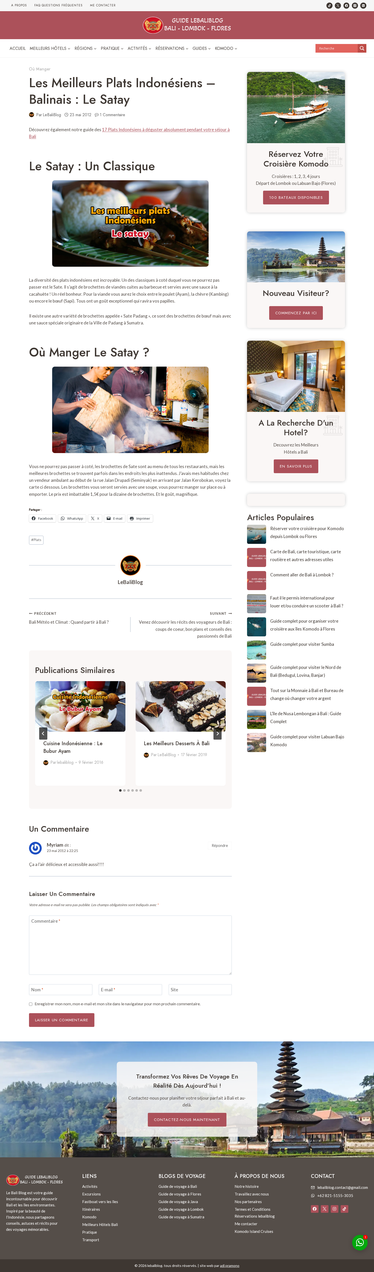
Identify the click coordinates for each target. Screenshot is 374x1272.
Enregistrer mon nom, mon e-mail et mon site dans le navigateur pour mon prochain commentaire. (117, 1003)
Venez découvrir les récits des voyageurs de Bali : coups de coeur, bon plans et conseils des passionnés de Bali (185, 625)
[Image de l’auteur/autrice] (31, 114)
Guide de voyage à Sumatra (181, 1217)
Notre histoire (247, 1186)
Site (174, 989)
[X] (324, 1209)
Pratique (89, 1232)
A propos (19, 5)
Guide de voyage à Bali (178, 1186)
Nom (37, 989)
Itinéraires (91, 1209)
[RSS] (363, 6)
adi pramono (229, 1265)
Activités (89, 1186)
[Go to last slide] (43, 733)
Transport (90, 1239)
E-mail (108, 989)
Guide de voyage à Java (178, 1201)
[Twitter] (338, 6)
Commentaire (45, 921)
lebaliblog (65, 763)
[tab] (120, 790)
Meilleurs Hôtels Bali (100, 1224)
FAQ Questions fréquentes (58, 5)
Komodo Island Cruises (254, 1231)
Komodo (89, 1217)
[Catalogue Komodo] (296, 107)
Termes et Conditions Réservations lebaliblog (255, 1212)
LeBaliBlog (52, 115)
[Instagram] (355, 6)
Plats (36, 540)
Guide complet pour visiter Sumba (302, 644)
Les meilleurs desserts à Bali (177, 743)
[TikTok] (329, 6)
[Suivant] (217, 733)
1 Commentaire (112, 115)
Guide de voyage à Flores (180, 1194)
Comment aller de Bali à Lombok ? (302, 574)
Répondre (220, 845)
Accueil (18, 48)
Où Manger (40, 69)
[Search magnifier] (362, 48)
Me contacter (103, 5)
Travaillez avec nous (252, 1194)
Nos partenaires (248, 1201)
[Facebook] (346, 6)
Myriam (55, 845)
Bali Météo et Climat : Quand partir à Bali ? (69, 618)
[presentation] (80, 706)
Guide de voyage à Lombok (181, 1209)
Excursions (91, 1194)
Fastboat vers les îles (100, 1201)
